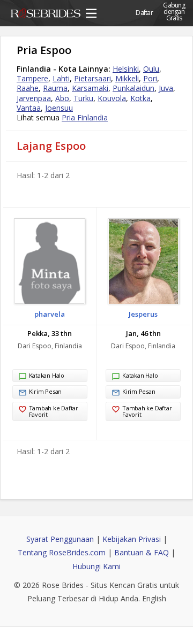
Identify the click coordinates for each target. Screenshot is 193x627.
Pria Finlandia (85, 117)
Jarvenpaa (34, 98)
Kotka (140, 98)
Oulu (151, 69)
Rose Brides (45, 15)
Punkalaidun (133, 88)
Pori (150, 78)
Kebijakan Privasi (131, 539)
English (154, 598)
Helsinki (126, 69)
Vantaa (29, 108)
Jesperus (143, 314)
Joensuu (59, 108)
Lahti (61, 78)
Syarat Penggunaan (60, 539)
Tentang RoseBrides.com (62, 552)
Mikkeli (127, 78)
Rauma (55, 88)
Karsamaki (90, 88)
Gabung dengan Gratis (174, 8)
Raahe (28, 88)
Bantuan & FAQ (141, 552)
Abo (62, 98)
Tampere (32, 78)
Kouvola (112, 98)
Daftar (144, 12)
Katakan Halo (46, 375)
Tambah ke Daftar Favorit (53, 411)
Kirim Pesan (45, 391)
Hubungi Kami (96, 566)
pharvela (49, 314)
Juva (166, 88)
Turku (83, 98)
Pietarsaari (92, 78)
